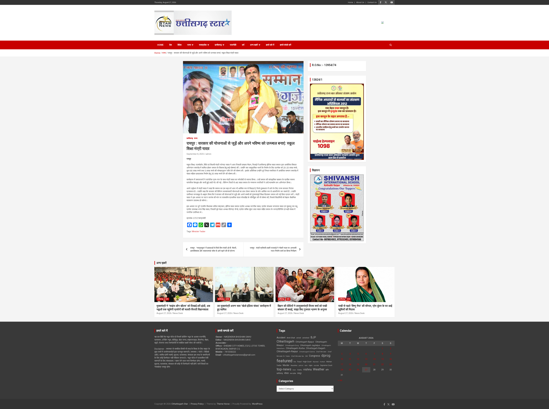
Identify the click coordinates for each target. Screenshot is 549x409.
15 (382, 359)
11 (350, 359)
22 (382, 364)
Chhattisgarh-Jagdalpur (310, 345)
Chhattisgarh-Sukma (307, 352)
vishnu (307, 369)
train (294, 370)
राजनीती (233, 45)
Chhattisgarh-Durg (292, 345)
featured (284, 360)
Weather (318, 369)
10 (342, 359)
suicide (316, 365)
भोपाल (286, 373)
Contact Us (372, 2)
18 (350, 364)
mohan (322, 362)
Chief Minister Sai (297, 356)
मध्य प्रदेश (293, 373)
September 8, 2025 (195, 154)
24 (342, 369)
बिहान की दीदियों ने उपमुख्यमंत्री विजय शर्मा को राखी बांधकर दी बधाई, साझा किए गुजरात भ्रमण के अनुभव (302, 307)
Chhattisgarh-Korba (295, 348)
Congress (314, 355)
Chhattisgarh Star (179, 404)
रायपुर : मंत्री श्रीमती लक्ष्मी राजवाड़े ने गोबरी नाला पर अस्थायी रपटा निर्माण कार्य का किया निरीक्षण (273, 249)
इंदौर (327, 370)
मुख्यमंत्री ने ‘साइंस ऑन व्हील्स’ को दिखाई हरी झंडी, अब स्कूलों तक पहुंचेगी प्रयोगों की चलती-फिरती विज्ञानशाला (183, 307)
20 (366, 364)
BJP (313, 337)
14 (374, 359)
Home (350, 2)
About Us (360, 2)
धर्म (243, 45)
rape (310, 365)
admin (208, 154)
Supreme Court (326, 365)
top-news (284, 369)
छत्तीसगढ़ (218, 45)
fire (295, 362)
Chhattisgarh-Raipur (287, 351)
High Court (307, 362)
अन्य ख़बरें (161, 263)
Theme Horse (223, 404)
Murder (286, 365)
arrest (298, 338)
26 (358, 369)
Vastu (299, 370)
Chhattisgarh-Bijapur (305, 342)
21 (374, 364)
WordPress (257, 404)
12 (358, 359)
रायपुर (299, 373)
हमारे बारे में (270, 45)
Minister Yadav (198, 231)
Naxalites (294, 365)
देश (170, 45)
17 (342, 364)
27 (366, 369)
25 (350, 369)
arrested (305, 338)
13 (366, 359)
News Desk (178, 313)
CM (306, 356)
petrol (301, 365)
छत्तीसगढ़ (280, 373)
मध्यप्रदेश (203, 45)
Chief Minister (321, 352)
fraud (299, 362)
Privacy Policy (197, 404)
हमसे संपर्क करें (285, 45)
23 (390, 364)
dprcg (325, 356)
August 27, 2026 (164, 313)
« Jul (340, 380)
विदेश (180, 45)
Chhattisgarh (285, 341)
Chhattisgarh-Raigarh (315, 348)
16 (390, 359)
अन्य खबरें (254, 45)
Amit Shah (291, 338)
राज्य (189, 45)
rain (306, 365)
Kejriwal (316, 362)
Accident (281, 337)
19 (358, 364)
